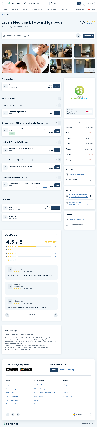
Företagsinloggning (67, 370)
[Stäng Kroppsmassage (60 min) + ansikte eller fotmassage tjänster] (59, 123)
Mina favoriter (11, 392)
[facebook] (18, 414)
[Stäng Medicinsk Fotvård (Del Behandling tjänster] (59, 142)
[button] (31, 86)
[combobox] (36, 3)
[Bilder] (79, 92)
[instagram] (7, 414)
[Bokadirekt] (14, 3)
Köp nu (56, 86)
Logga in (9, 385)
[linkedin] (12, 414)
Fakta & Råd (38, 396)
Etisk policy (66, 385)
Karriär (36, 400)
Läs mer (45, 187)
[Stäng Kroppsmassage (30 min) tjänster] (59, 105)
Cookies (65, 392)
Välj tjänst (55, 207)
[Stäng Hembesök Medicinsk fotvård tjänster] (59, 177)
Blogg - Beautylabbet (42, 389)
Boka (57, 113)
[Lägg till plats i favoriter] (78, 35)
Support (37, 404)
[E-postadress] (80, 174)
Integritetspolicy (68, 389)
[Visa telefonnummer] (90, 180)
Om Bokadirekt (39, 385)
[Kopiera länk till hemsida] (90, 196)
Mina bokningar (11, 389)
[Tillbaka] (4, 3)
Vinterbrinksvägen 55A (77, 219)
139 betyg (89, 23)
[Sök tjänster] (59, 98)
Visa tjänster (88, 36)
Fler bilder (88, 70)
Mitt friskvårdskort (12, 400)
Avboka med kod (12, 404)
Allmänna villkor (68, 396)
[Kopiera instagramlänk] (90, 203)
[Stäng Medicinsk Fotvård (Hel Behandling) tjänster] (59, 160)
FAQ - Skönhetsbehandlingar (44, 392)
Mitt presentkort (12, 396)
